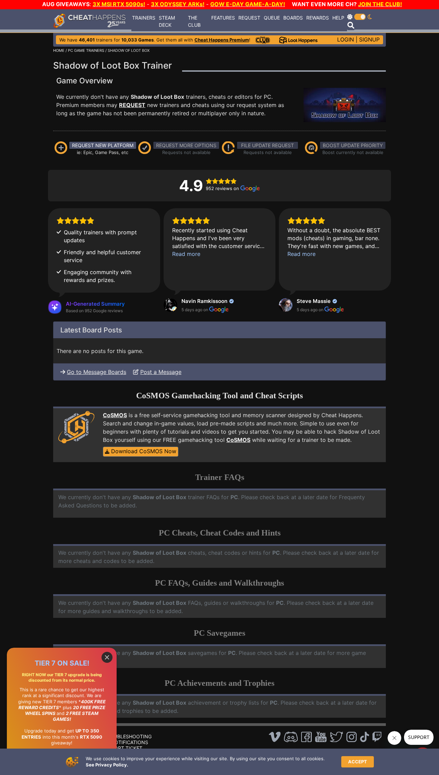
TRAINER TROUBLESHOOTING (117, 736)
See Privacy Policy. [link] (107, 764)
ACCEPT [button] (357, 761)
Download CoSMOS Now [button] (142, 451)
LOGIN (345, 39)
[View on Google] (170, 305)
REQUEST (249, 18)
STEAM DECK (167, 21)
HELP (338, 18)
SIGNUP (369, 39)
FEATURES (223, 18)
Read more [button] (186, 253)
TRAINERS (143, 18)
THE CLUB (194, 21)
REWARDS (317, 18)
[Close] (107, 657)
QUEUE (272, 18)
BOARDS (293, 18)
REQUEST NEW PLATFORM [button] (102, 145)
